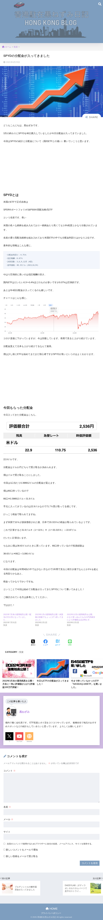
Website (29, 741)
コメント (9, 770)
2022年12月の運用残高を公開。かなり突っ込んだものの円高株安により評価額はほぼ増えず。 (81, 617)
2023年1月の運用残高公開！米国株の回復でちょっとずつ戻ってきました (49, 617)
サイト (6, 832)
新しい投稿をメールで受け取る (22, 856)
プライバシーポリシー (51, 913)
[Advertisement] (51, 165)
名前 (7, 807)
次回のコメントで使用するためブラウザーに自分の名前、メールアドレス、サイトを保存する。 (50, 844)
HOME (53, 908)
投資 (21, 652)
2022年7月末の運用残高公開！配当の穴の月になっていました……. (17, 617)
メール (8, 819)
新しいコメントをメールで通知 (22, 849)
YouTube (19, 741)
